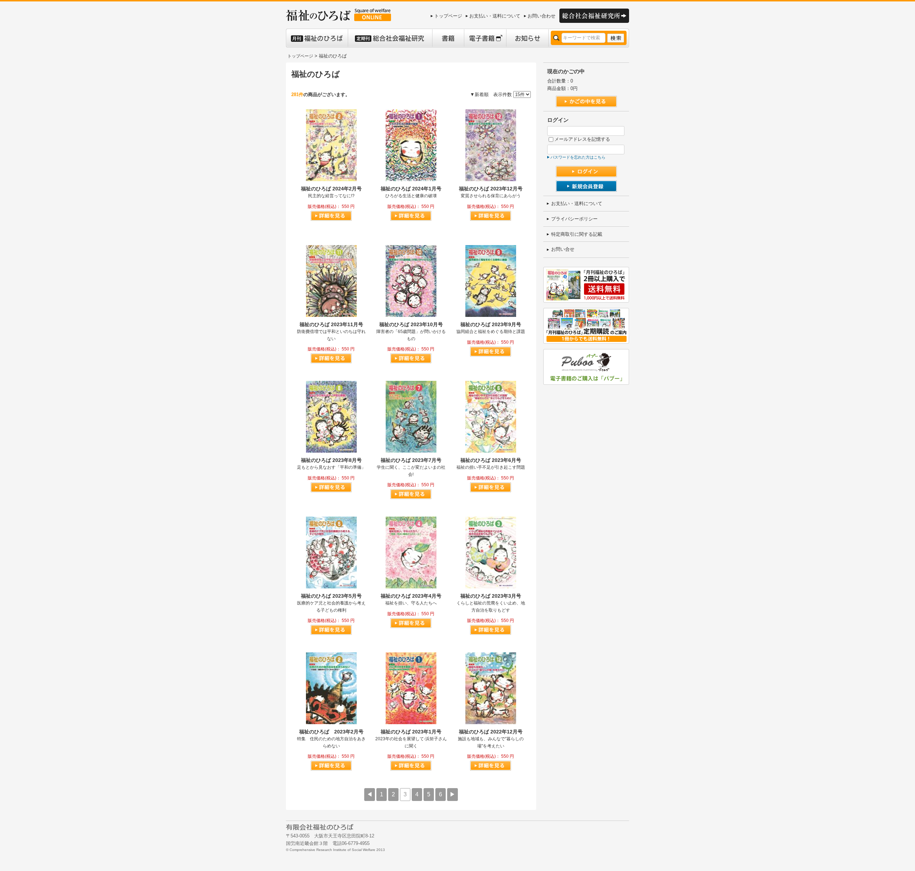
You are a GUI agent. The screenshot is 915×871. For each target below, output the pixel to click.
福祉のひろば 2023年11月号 (331, 324)
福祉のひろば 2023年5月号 (331, 596)
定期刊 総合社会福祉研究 (390, 38)
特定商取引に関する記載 (576, 234)
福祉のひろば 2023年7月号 (411, 460)
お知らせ (527, 38)
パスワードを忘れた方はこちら (577, 157)
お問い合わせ (541, 16)
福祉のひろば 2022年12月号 (491, 732)
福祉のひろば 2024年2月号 (331, 188)
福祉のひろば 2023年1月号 (411, 732)
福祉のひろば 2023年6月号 (490, 460)
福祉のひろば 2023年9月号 (490, 324)
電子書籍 (485, 38)
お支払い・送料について (494, 16)
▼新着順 (479, 94)
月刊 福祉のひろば (317, 38)
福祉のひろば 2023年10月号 (411, 324)
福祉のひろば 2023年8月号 (331, 460)
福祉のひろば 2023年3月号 (490, 596)
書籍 (448, 38)
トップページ (448, 16)
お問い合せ (562, 249)
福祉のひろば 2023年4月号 (411, 596)
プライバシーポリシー (574, 219)
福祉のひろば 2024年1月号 (411, 188)
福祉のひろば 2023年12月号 (491, 188)
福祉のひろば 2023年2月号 (331, 732)
